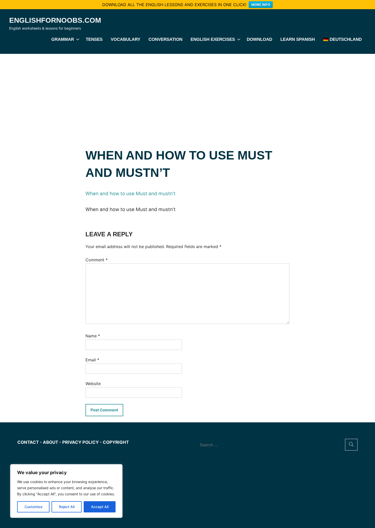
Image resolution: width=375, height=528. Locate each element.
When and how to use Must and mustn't (130, 194)
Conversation (165, 39)
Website (93, 383)
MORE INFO (260, 5)
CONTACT (28, 442)
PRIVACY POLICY (80, 442)
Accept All (99, 507)
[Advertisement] (187, 92)
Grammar (62, 39)
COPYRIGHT (116, 442)
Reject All (66, 507)
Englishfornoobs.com (55, 20)
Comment (96, 259)
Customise (33, 507)
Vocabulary (125, 39)
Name (92, 335)
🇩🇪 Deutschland (342, 39)
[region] (66, 491)
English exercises (213, 39)
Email (92, 359)
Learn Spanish (297, 39)
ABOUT (50, 442)
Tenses (94, 39)
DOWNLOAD (259, 39)
